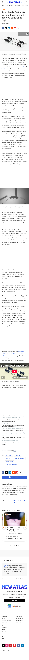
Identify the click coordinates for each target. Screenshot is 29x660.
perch (22, 66)
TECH (3, 5)
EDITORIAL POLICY (6, 620)
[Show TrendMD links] (26, 450)
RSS (2, 636)
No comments (16, 477)
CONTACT (4, 634)
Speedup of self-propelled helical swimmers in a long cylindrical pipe (13, 438)
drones (18, 455)
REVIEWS (4, 625)
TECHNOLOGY (19, 618)
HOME (3, 614)
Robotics (4, 9)
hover (18, 66)
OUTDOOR (17, 5)
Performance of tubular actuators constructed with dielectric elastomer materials (13, 426)
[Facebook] (3, 28)
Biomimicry (9, 461)
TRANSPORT (25, 5)
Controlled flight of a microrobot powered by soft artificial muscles (13, 354)
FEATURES (4, 623)
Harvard (8, 458)
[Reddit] (12, 28)
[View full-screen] (27, 34)
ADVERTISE (4, 627)
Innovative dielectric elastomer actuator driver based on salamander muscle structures (14, 420)
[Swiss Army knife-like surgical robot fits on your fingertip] (10, 519)
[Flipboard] (15, 28)
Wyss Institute (19, 458)
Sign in (5, 566)
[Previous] (3, 527)
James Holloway (7, 484)
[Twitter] (6, 28)
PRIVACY (4, 631)
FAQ (3, 638)
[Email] (18, 28)
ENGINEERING (9, 5)
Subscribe (14, 601)
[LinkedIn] (9, 28)
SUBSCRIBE (4, 616)
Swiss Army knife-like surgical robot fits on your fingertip (9, 529)
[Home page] (14, 2)
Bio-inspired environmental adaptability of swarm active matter (14, 443)
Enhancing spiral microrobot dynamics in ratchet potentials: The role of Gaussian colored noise (12, 431)
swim (14, 66)
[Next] (25, 527)
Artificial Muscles (11, 464)
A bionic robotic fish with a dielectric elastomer (12, 415)
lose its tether (6, 69)
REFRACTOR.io (20, 623)
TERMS (3, 629)
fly (11, 66)
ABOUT (3, 618)
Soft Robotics (10, 467)
